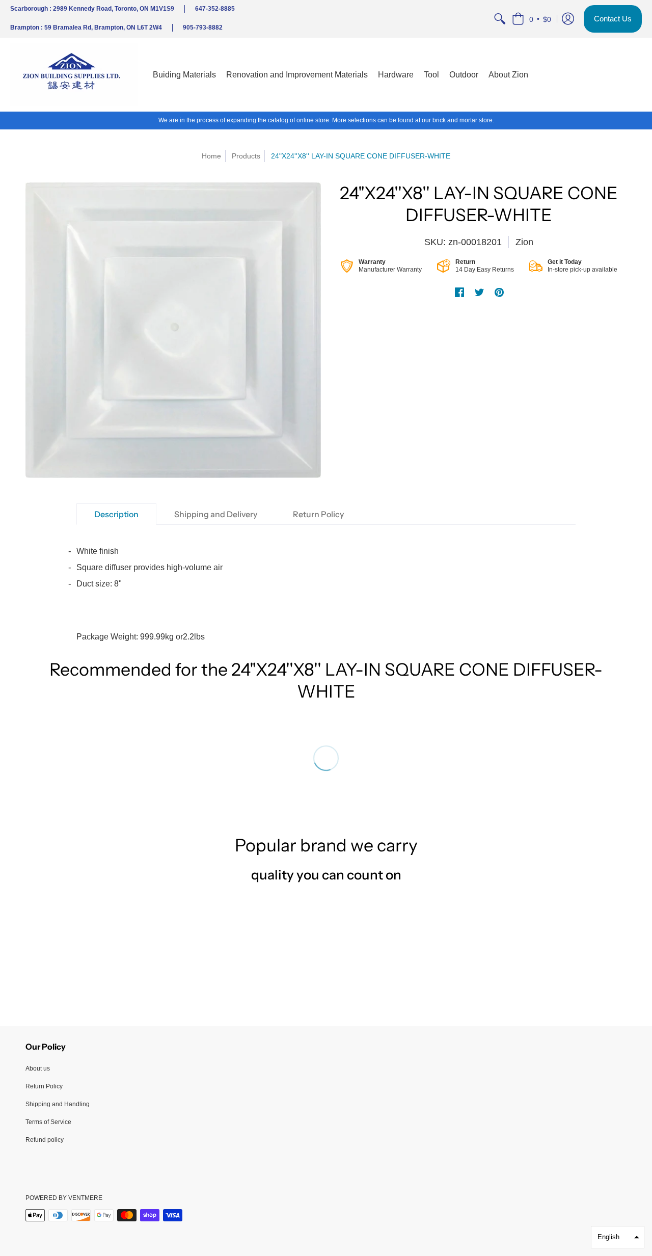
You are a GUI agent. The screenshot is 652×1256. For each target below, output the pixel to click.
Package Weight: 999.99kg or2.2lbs (149, 594)
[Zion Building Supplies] (74, 75)
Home (211, 156)
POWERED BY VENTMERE (63, 1197)
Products (246, 156)
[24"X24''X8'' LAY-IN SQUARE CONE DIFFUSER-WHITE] (173, 330)
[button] (531, 19)
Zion (524, 242)
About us (37, 1068)
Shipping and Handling (57, 1104)
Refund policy (44, 1139)
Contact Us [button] (613, 18)
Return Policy (44, 1086)
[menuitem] (500, 19)
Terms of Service (48, 1122)
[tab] (116, 514)
